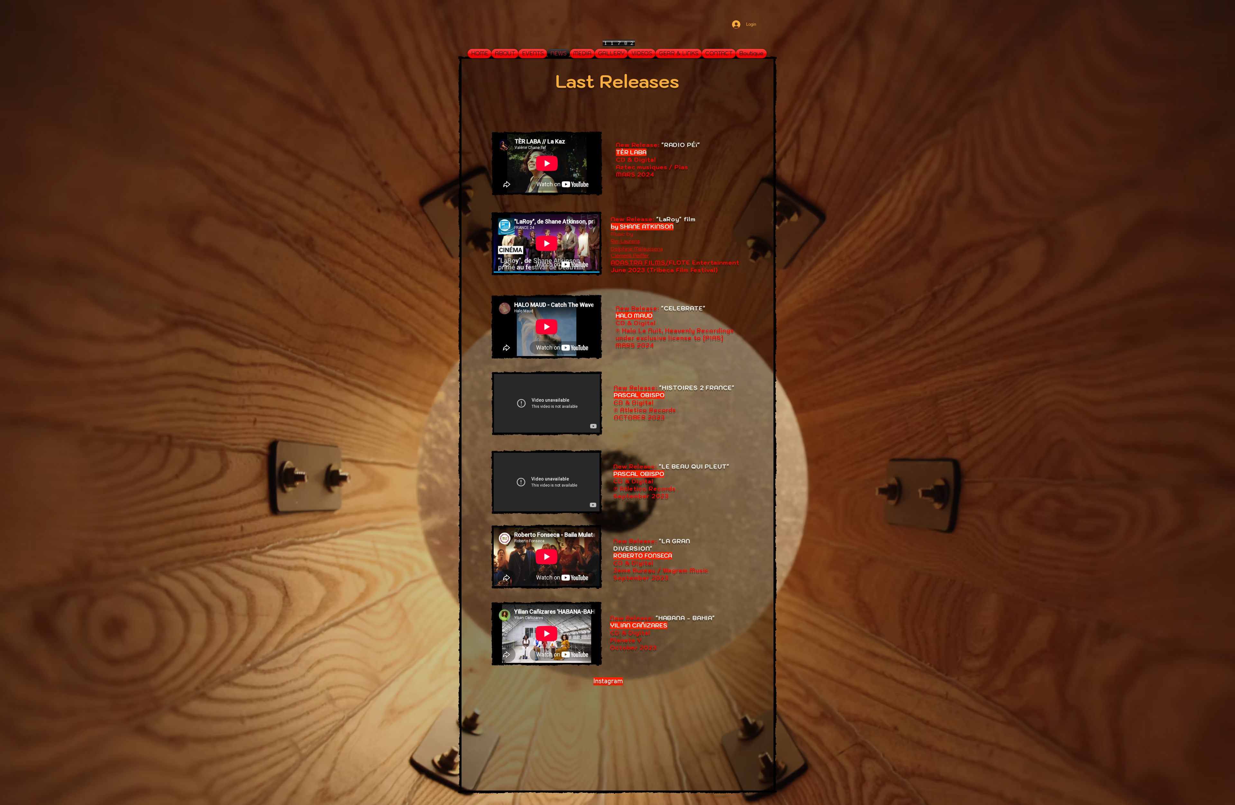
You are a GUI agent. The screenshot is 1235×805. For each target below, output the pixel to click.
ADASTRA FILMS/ (640, 262)
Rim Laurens (625, 241)
